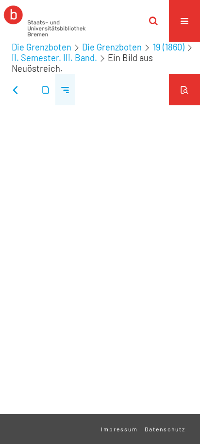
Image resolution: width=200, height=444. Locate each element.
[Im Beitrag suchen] (184, 89)
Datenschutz (165, 429)
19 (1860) (168, 47)
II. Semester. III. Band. (54, 57)
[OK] (153, 21)
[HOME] (44, 21)
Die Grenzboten (41, 47)
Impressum (119, 429)
